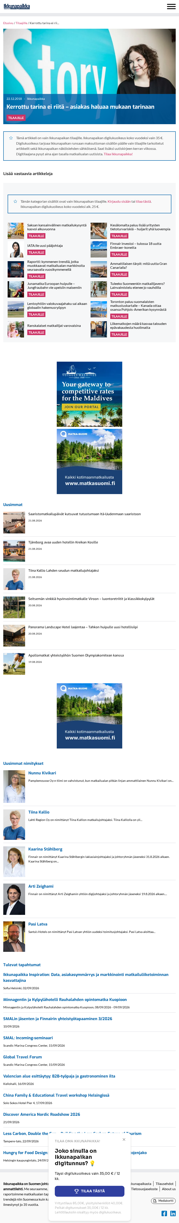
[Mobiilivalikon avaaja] (171, 6)
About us (169, 1189)
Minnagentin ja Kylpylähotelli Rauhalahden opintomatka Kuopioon (65, 999)
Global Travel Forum (22, 1057)
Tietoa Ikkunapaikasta (134, 1183)
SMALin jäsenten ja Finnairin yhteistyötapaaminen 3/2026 (57, 1018)
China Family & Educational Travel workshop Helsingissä (56, 1095)
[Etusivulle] (28, 6)
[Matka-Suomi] (89, 461)
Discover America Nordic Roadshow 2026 (41, 1114)
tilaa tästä (143, 201)
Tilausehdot (165, 1183)
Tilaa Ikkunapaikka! (118, 154)
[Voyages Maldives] (89, 394)
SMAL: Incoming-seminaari (28, 1038)
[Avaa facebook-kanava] (164, 1213)
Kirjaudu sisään (119, 201)
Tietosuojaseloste (144, 1189)
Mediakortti (165, 1200)
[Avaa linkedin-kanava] (173, 1213)
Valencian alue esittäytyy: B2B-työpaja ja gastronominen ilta (59, 1076)
